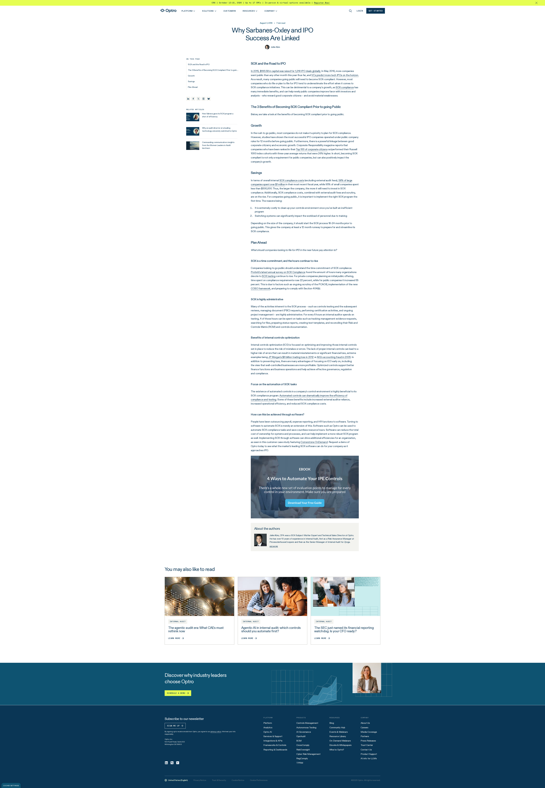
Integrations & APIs (272, 740)
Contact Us (366, 749)
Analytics (267, 727)
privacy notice (216, 731)
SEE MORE (274, 546)
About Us (365, 723)
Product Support (369, 754)
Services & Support (272, 736)
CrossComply (302, 745)
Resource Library (337, 736)
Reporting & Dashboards (275, 749)
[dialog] (11, 785)
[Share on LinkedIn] (188, 99)
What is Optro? (336, 749)
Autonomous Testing (306, 727)
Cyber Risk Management (308, 754)
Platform (267, 723)
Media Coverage (369, 732)
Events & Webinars (338, 732)
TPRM (299, 762)
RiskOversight (303, 749)
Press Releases (368, 740)
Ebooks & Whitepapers (340, 745)
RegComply (302, 758)
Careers (364, 727)
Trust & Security (219, 780)
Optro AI (267, 732)
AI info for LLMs (369, 758)
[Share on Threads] (204, 99)
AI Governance (303, 732)
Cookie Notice (238, 780)
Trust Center (367, 745)
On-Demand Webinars (340, 740)
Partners (365, 736)
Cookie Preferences (259, 780)
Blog (331, 723)
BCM (299, 740)
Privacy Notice (199, 780)
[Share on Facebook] (193, 99)
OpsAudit (301, 736)
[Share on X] (198, 99)
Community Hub (337, 727)
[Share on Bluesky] (209, 99)
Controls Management (307, 723)
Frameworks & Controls (274, 745)
